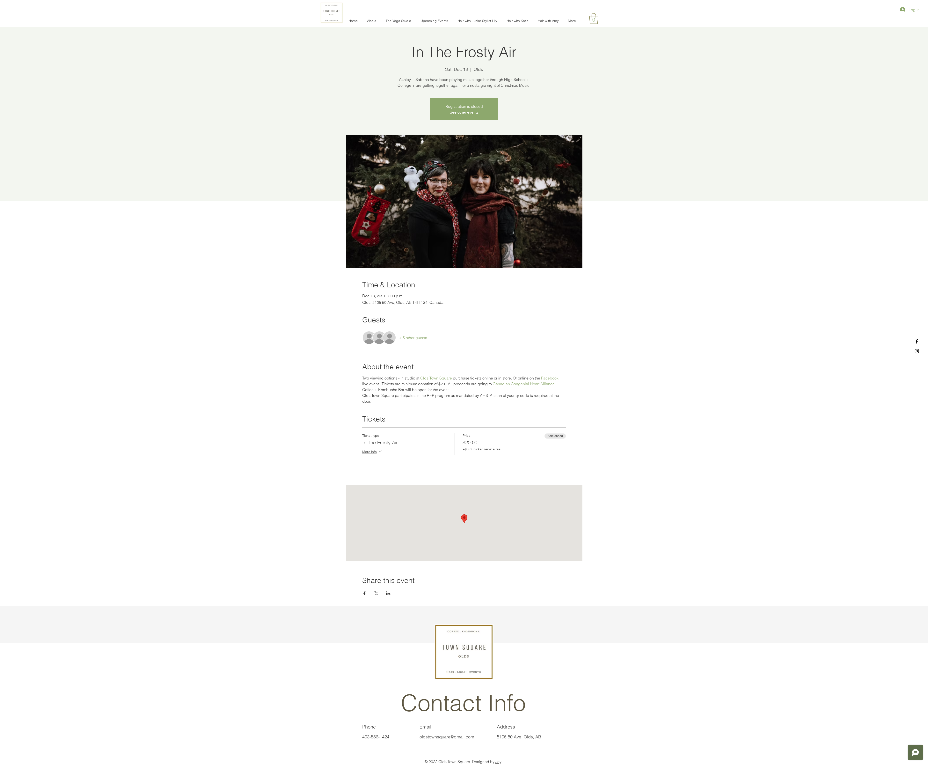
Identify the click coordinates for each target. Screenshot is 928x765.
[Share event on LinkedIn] (388, 593)
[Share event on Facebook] (364, 593)
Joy (498, 761)
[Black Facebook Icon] (917, 341)
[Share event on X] (376, 593)
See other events (464, 112)
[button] (593, 18)
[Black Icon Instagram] (917, 351)
